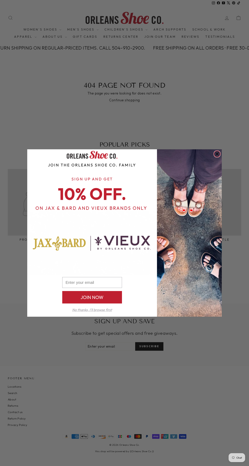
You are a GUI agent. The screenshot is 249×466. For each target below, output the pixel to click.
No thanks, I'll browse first (92, 310)
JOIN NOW (92, 297)
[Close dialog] (217, 154)
